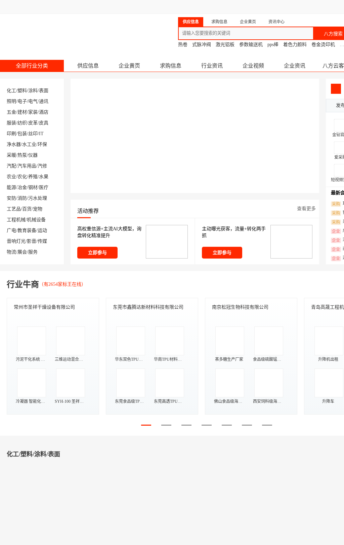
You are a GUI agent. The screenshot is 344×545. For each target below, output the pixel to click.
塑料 (22, 90)
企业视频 (253, 66)
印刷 (11, 133)
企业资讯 (294, 66)
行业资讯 (212, 66)
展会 (22, 252)
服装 (11, 122)
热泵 (22, 155)
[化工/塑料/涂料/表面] (30, 501)
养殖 (33, 176)
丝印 (33, 133)
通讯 (43, 101)
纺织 (22, 122)
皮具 (43, 122)
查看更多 (306, 208)
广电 (11, 230)
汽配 (11, 165)
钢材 (33, 187)
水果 (43, 176)
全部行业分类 (32, 66)
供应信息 (88, 66)
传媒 (42, 241)
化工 (11, 90)
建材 (22, 112)
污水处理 (37, 198)
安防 (11, 198)
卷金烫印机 (323, 44)
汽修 (42, 165)
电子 (22, 101)
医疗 (43, 187)
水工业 (29, 144)
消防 (22, 198)
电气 (33, 101)
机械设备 (36, 219)
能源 (11, 187)
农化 (22, 176)
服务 (33, 252)
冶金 (22, 187)
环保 (42, 144)
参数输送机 (251, 44)
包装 (22, 133)
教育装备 (26, 230)
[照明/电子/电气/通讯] (235, 501)
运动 (42, 230)
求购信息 (170, 66)
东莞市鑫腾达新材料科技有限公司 (148, 307)
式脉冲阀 (201, 44)
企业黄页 (129, 66)
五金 (11, 112)
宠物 (37, 208)
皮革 (33, 122)
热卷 (182, 44)
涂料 (33, 90)
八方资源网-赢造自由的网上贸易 (53, 30)
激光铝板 (225, 44)
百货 (27, 208)
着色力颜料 (295, 44)
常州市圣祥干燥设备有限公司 (44, 307)
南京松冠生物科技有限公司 (240, 307)
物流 (11, 252)
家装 (33, 112)
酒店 (43, 112)
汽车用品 (26, 165)
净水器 (14, 144)
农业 (11, 176)
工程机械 (16, 219)
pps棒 (272, 44)
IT (41, 133)
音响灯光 (16, 241)
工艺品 (14, 208)
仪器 (33, 155)
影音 (31, 241)
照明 (11, 101)
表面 (43, 90)
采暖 (11, 155)
